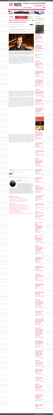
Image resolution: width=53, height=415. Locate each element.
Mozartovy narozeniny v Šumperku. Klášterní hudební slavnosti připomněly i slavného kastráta (20, 213)
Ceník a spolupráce (33, 0)
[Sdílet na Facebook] (29, 24)
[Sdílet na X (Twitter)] (31, 24)
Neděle (40, 9)
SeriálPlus (37, 211)
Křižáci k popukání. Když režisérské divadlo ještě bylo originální (39, 284)
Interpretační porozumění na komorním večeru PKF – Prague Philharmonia (18, 200)
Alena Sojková (22, 24)
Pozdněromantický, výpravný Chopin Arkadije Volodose (16, 211)
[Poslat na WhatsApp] (33, 24)
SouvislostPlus (38, 328)
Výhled (35, 9)
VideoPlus (37, 158)
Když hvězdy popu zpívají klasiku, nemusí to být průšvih (39, 277)
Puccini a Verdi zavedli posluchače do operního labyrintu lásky (17, 212)
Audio (20, 9)
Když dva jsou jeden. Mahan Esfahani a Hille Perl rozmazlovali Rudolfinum (18, 199)
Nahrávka (33, 9)
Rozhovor (14, 9)
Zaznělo (28, 9)
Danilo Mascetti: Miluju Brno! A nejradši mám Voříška (15, 198)
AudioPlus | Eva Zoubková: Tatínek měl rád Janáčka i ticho (39, 204)
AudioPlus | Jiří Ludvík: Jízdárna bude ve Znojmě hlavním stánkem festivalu (39, 188)
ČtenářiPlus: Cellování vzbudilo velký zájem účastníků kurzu (38, 387)
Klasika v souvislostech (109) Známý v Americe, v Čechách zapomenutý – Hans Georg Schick (39, 237)
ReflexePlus (17, 24)
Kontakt (44, 0)
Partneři (41, 0)
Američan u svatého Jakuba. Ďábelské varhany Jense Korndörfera (39, 100)
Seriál (18, 9)
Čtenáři (44, 9)
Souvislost (16, 9)
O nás (28, 0)
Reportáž (26, 9)
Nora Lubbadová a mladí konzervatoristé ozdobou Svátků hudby (17, 197)
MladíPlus (37, 245)
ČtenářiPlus (37, 384)
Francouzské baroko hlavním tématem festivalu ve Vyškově (39, 267)
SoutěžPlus (37, 360)
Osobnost (37, 9)
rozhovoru (10, 56)
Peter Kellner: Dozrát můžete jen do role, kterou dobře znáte (39, 64)
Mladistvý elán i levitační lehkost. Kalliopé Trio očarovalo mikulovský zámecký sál (19, 209)
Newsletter (37, 0)
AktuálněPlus (37, 34)
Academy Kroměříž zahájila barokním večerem (15, 210)
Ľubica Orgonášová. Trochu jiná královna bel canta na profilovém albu (39, 292)
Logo (29, 0)
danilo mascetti (12, 177)
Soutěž (42, 9)
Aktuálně (9, 9)
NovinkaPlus (37, 299)
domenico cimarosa (16, 177)
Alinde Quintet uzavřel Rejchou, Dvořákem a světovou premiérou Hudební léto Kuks (19, 208)
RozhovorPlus (37, 131)
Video (22, 9)
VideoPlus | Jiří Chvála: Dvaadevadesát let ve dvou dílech (39, 178)
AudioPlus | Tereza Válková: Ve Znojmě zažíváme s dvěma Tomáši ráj (39, 196)
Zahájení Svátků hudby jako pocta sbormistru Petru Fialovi (16, 201)
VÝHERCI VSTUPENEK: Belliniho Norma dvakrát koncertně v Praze (39, 370)
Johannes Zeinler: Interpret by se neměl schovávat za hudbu (39, 151)
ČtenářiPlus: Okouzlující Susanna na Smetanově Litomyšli (39, 405)
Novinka (30, 9)
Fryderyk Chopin (20, 177)
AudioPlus (37, 185)
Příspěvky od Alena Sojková (13, 196)
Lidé (39, 0)
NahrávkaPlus (38, 274)
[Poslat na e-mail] (32, 24)
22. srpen (38, 16)
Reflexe (11, 9)
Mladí (23, 9)
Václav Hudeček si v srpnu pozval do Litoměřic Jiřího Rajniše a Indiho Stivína (39, 92)
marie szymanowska (24, 177)
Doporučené (37, 61)
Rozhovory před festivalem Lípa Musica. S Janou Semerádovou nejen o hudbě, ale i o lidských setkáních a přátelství (39, 352)
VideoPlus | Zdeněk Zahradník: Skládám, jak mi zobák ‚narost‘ (39, 170)
